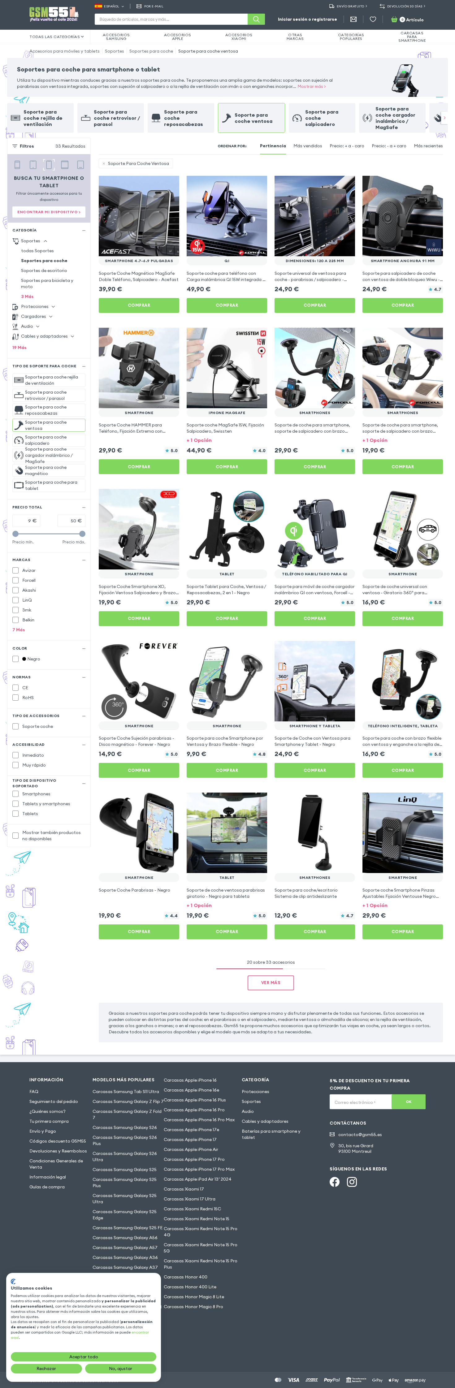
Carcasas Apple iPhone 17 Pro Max (199, 1169)
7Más (18, 630)
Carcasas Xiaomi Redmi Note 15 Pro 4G (200, 1232)
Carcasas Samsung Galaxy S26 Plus (125, 1140)
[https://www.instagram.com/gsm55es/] (352, 1182)
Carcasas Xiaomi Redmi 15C (192, 1209)
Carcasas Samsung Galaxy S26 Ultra (125, 1156)
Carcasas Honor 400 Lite (190, 1287)
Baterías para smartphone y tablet (271, 1134)
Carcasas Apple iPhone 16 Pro (194, 1110)
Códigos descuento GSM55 (57, 1141)
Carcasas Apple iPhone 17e (191, 1129)
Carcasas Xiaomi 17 (184, 1189)
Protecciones (255, 1091)
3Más (27, 296)
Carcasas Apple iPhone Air (191, 1149)
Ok (409, 1101)
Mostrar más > (312, 86)
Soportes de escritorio (44, 270)
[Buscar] (256, 19)
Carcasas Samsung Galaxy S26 (125, 1127)
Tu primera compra (49, 1121)
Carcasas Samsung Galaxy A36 (125, 1257)
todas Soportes (37, 250)
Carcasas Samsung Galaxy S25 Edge (125, 1215)
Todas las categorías (54, 36)
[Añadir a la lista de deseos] (171, 184)
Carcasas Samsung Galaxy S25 (125, 1169)
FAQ (33, 1091)
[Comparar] (158, 184)
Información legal (47, 1177)
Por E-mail (153, 6)
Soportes (114, 51)
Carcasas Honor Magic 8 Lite (194, 1296)
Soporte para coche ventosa (208, 51)
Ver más (271, 982)
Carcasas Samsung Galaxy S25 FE (127, 1227)
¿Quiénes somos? (47, 1111)
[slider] (15, 534)
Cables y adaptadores (265, 1121)
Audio (248, 1111)
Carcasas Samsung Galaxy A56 (125, 1237)
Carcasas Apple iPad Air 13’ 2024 (198, 1179)
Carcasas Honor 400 (185, 1277)
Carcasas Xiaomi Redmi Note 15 (196, 1219)
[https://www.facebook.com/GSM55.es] (335, 1182)
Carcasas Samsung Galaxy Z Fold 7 (127, 1114)
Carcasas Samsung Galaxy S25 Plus (125, 1182)
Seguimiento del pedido (53, 1101)
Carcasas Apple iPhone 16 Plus (195, 1100)
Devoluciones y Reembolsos (58, 1151)
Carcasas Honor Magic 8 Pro (193, 1306)
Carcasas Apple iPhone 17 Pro (194, 1159)
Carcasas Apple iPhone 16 (190, 1080)
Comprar (139, 305)
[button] (227, 439)
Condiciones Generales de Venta (56, 1164)
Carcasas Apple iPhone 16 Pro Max (199, 1119)
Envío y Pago (42, 1131)
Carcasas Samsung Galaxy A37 (125, 1267)
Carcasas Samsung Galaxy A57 (125, 1247)
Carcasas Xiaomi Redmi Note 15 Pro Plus (200, 1264)
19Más (19, 347)
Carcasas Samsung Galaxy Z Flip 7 (128, 1101)
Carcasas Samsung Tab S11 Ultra (126, 1091)
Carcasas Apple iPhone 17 (190, 1139)
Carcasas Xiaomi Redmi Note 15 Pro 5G (200, 1248)
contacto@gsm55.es (360, 1134)
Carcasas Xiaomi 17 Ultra (189, 1199)
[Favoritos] (373, 19)
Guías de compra (47, 1187)
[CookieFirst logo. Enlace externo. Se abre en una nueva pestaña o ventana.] (13, 1281)
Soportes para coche (151, 51)
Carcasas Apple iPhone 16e (191, 1090)
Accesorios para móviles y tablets (64, 51)
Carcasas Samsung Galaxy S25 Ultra (125, 1198)
